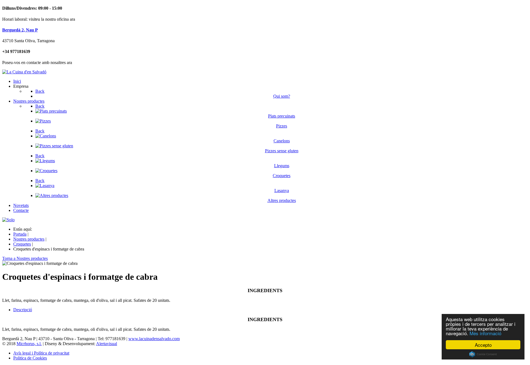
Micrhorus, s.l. (29, 343)
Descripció (22, 309)
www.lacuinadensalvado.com (154, 338)
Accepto (483, 344)
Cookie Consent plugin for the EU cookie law (483, 354)
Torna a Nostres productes (25, 258)
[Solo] (8, 219)
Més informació (485, 333)
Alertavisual (106, 343)
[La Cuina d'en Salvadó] (24, 72)
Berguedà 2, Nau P (20, 30)
